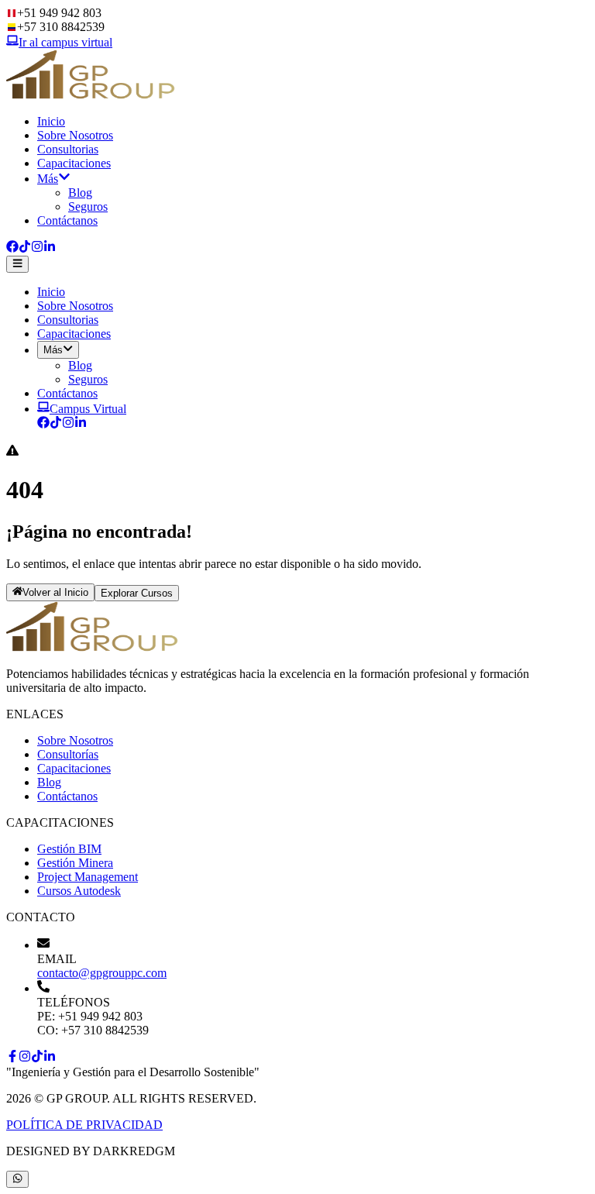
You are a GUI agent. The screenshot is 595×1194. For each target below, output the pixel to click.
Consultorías (67, 754)
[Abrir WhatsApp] (17, 1179)
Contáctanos (67, 220)
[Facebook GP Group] (43, 424)
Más (47, 178)
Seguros (88, 206)
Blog (80, 192)
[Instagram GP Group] (68, 424)
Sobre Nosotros (75, 135)
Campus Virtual (88, 408)
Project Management (87, 876)
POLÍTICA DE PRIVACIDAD (84, 1124)
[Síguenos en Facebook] (12, 248)
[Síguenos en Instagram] (37, 248)
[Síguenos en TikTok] (25, 248)
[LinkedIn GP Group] (80, 424)
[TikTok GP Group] (56, 424)
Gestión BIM (69, 848)
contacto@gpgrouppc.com (102, 972)
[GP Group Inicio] (91, 95)
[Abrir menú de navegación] (17, 264)
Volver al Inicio (55, 593)
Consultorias (67, 149)
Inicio (51, 121)
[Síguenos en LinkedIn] (49, 248)
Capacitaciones (74, 163)
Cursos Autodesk (79, 890)
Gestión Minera (75, 862)
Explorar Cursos (137, 593)
